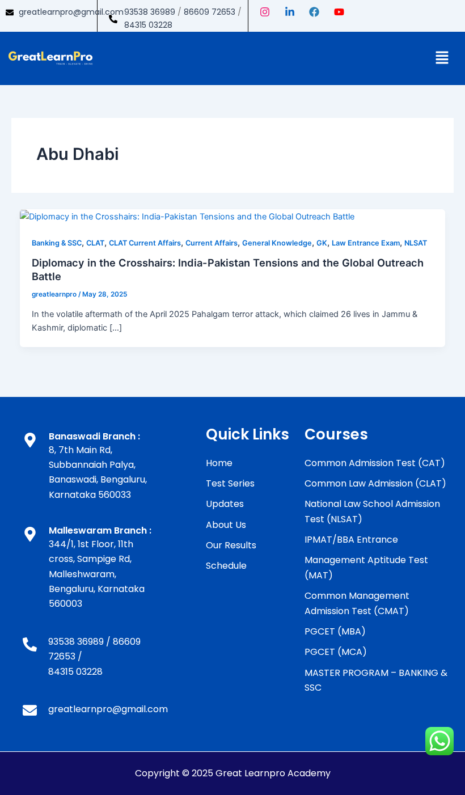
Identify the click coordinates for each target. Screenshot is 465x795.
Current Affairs (211, 243)
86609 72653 (209, 12)
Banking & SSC (57, 243)
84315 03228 (148, 25)
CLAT (95, 243)
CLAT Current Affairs (145, 243)
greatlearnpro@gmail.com (71, 12)
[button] (442, 58)
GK (321, 243)
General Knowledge (277, 243)
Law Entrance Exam (366, 243)
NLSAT (415, 243)
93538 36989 (149, 12)
